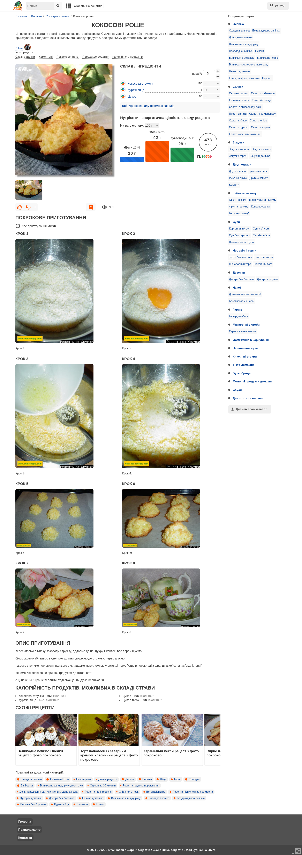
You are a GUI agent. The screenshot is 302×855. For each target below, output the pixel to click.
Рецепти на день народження (141, 785)
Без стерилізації (239, 213)
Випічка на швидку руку (244, 44)
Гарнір (237, 309)
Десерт (129, 779)
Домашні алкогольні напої (245, 294)
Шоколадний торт (240, 264)
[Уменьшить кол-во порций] (218, 76)
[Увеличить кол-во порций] (218, 71)
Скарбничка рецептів (88, 5)
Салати (238, 86)
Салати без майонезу (262, 113)
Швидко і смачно (31, 779)
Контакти (25, 837)
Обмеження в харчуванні (251, 339)
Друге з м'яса (237, 171)
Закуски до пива (260, 156)
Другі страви (242, 164)
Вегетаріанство (155, 791)
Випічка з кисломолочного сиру (248, 64)
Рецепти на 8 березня (98, 791)
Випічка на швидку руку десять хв (61, 785)
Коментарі (46, 56)
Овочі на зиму (238, 199)
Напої (237, 287)
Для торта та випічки (248, 398)
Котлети (234, 184)
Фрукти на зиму (238, 206)
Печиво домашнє (239, 71)
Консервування (260, 206)
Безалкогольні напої (241, 301)
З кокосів (82, 804)
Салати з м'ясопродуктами (245, 107)
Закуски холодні (239, 149)
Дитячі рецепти (107, 779)
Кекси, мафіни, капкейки (244, 78)
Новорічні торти (244, 250)
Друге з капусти (259, 178)
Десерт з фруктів (267, 279)
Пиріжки (267, 78)
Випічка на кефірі (268, 57)
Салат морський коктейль (245, 134)
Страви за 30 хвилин (103, 785)
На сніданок (83, 779)
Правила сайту (29, 829)
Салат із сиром (260, 127)
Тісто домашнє (243, 364)
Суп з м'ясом (261, 228)
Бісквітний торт (263, 264)
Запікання (27, 785)
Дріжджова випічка (240, 37)
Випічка (238, 24)
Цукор (100, 804)
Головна (24, 821)
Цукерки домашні (30, 798)
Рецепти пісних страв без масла (193, 791)
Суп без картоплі (239, 235)
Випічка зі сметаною (241, 57)
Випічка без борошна (33, 804)
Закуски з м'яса (261, 149)
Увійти (280, 5)
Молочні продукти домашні (252, 381)
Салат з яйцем (238, 120)
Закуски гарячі (238, 156)
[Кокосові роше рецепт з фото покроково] (65, 121)
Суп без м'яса (261, 235)
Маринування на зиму (262, 199)
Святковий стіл (59, 779)
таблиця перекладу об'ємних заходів (148, 105)
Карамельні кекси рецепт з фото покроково (171, 753)
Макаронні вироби (246, 324)
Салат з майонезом (263, 93)
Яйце (163, 779)
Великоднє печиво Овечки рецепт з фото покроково (40, 753)
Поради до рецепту (95, 56)
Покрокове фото (67, 56)
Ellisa (19, 48)
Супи (236, 222)
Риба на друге (238, 178)
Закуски (238, 142)
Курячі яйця (61, 804)
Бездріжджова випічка (266, 30)
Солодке (194, 779)
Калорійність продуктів (127, 56)
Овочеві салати (238, 93)
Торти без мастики (240, 257)
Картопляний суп (239, 228)
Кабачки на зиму (245, 193)
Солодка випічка (239, 30)
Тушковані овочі (258, 171)
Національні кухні (245, 348)
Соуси (237, 389)
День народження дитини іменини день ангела (48, 791)
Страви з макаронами (242, 331)
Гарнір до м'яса (238, 316)
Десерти (239, 272)
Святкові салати (239, 100)
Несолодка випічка (240, 51)
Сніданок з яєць (129, 791)
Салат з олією (258, 120)
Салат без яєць (261, 100)
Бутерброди (242, 373)
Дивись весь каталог (251, 409)
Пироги (259, 51)
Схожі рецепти (25, 56)
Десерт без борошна (241, 279)
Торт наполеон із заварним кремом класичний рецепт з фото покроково (109, 755)
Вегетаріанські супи (241, 242)
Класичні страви (245, 356)
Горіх (177, 779)
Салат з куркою (238, 127)
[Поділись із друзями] (298, 851)
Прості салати (238, 113)
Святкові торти (264, 257)
